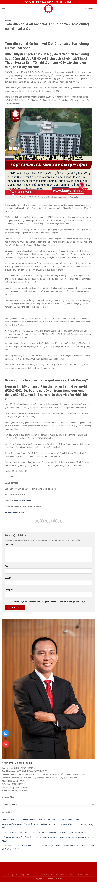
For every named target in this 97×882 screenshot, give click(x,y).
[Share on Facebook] (42, 521)
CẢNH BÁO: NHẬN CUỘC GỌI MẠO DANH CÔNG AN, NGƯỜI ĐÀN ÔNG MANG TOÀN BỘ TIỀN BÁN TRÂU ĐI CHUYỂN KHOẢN (48, 847)
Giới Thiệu (10, 875)
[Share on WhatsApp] (37, 521)
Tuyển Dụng (79, 875)
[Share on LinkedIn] (60, 521)
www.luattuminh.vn (22, 500)
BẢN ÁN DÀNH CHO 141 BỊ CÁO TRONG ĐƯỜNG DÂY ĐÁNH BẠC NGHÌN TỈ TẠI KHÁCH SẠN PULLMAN (47, 833)
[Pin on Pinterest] (55, 521)
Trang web (10, 590)
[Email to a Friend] (51, 521)
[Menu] (3, 8)
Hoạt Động (20, 875)
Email (8, 578)
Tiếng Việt (87, 8)
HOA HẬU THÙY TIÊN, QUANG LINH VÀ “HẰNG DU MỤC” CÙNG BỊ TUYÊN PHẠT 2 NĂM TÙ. (42, 820)
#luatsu (8, 512)
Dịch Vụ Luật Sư (32, 875)
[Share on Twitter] (46, 521)
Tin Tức (8, 20)
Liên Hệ (88, 875)
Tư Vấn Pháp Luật (46, 875)
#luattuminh (18, 512)
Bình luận (10, 544)
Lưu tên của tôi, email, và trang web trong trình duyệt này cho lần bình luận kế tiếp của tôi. (49, 602)
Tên (7, 566)
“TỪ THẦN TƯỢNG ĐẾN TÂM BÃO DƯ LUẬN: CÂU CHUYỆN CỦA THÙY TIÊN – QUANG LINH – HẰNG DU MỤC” (47, 839)
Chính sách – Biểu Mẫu (64, 875)
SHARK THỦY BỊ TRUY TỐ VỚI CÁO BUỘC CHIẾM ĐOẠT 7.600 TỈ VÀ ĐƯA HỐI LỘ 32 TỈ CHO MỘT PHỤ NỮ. (47, 826)
